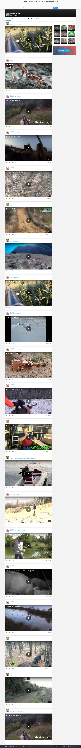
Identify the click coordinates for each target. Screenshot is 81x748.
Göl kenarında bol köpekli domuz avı (17, 602)
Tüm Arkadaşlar (71, 23)
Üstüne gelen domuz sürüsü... (15, 277)
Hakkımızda (28, 746)
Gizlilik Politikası (16, 746)
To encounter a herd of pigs (15, 24)
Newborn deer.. (13, 60)
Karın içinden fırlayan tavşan (15, 313)
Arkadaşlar (24, 18)
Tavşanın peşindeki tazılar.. (15, 205)
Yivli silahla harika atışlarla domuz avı (17, 385)
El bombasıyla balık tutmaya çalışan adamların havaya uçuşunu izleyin (23, 458)
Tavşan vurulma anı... (14, 675)
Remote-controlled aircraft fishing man (17, 530)
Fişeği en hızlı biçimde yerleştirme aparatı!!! (18, 422)
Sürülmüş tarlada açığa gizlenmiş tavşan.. (18, 168)
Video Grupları (31, 18)
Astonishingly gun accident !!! (15, 494)
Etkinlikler (38, 18)
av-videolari (12, 23)
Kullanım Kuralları (8, 746)
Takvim (43, 18)
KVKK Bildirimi (22, 746)
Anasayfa (8, 18)
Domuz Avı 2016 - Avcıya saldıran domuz (18, 639)
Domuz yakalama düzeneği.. (15, 566)
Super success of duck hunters (16, 132)
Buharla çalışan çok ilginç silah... (16, 349)
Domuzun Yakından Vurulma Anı (16, 711)
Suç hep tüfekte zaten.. (14, 241)
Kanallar (19, 18)
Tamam (55, 7)
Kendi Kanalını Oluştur (64, 50)
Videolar (13, 18)
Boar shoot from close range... (16, 96)
